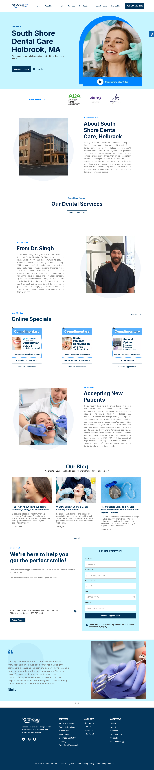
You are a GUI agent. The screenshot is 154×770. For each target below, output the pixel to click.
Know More (136, 314)
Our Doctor (83, 6)
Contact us (89, 721)
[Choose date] (134, 597)
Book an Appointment (27, 367)
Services (71, 6)
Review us (89, 731)
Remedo (110, 761)
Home (38, 6)
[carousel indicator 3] (78, 701)
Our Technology (117, 739)
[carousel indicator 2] (77, 701)
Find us (88, 724)
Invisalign (63, 739)
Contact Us (115, 6)
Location (40, 69)
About (113, 725)
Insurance (89, 728)
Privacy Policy (88, 761)
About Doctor (116, 732)
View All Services (77, 213)
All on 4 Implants (66, 721)
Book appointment (21, 69)
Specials (59, 6)
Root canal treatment (68, 743)
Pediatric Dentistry (67, 725)
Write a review (18, 620)
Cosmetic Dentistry (67, 735)
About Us (48, 6)
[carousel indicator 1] (75, 701)
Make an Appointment (110, 615)
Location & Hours (100, 6)
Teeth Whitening (66, 732)
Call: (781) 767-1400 (134, 6)
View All (77, 538)
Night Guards (64, 728)
